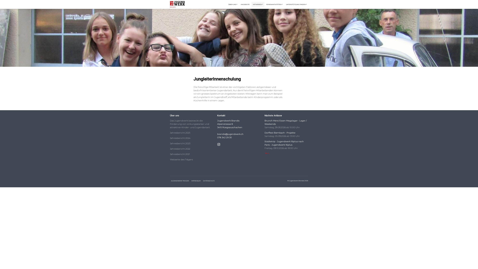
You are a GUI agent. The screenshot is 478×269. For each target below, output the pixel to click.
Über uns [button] (232, 4)
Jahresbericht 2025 (180, 133)
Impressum (196, 181)
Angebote (245, 4)
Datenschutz (209, 181)
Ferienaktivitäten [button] (273, 4)
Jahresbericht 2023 (180, 143)
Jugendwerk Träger (180, 181)
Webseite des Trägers (181, 159)
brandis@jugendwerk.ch (230, 134)
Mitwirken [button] (257, 4)
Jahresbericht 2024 (180, 138)
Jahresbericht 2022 (180, 149)
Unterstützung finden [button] (296, 4)
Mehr (267, 153)
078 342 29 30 (224, 137)
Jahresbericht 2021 (180, 154)
